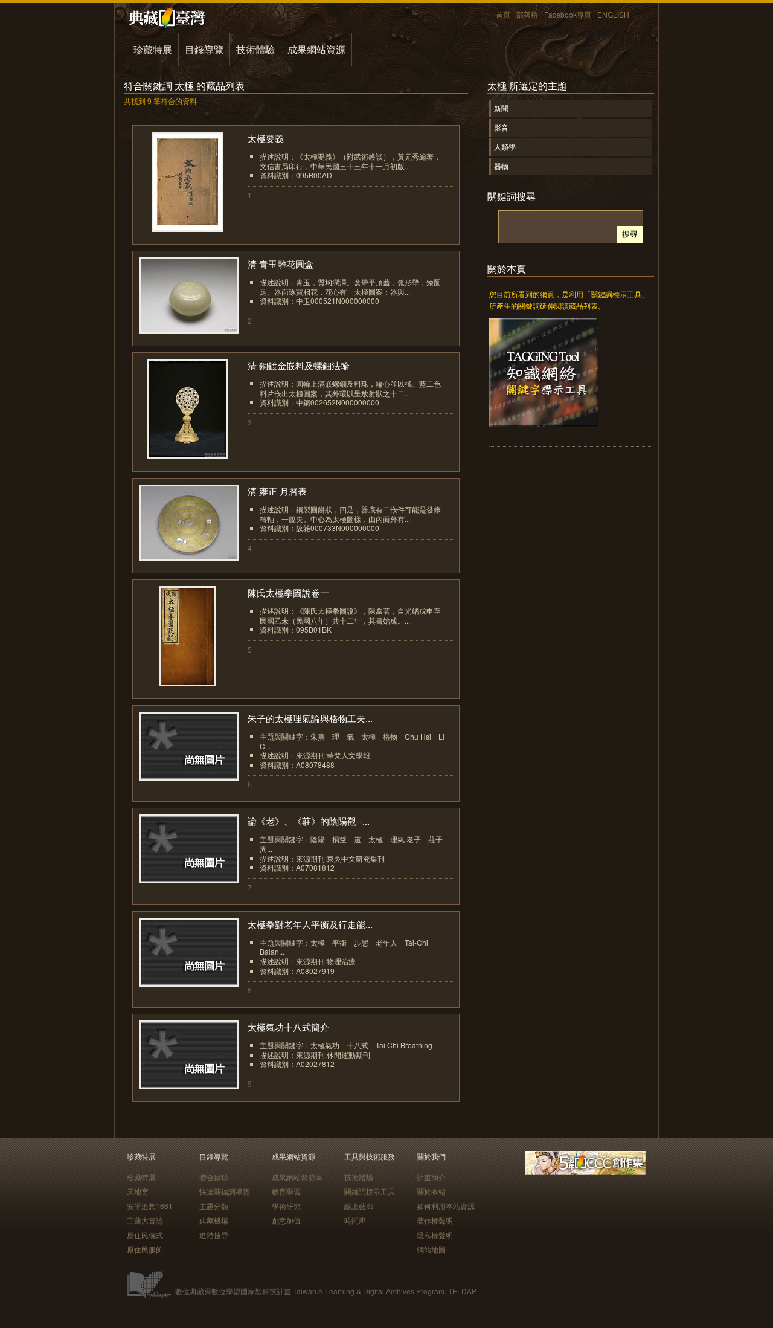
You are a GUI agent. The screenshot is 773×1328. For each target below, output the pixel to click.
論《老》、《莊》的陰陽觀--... (309, 820)
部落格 (527, 14)
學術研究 (286, 1206)
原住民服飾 (145, 1249)
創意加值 (286, 1220)
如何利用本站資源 (446, 1206)
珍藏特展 (152, 49)
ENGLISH (613, 14)
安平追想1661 (150, 1206)
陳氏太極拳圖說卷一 (288, 592)
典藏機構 (213, 1220)
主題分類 (213, 1206)
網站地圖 (431, 1249)
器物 (501, 166)
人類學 (505, 146)
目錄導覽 (204, 49)
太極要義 (266, 138)
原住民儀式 (145, 1235)
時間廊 (355, 1220)
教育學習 (286, 1191)
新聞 (501, 108)
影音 (501, 127)
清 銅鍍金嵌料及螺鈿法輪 (299, 365)
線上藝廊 (358, 1206)
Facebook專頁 (567, 14)
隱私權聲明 (435, 1235)
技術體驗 (255, 49)
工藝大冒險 (145, 1220)
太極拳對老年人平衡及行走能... (310, 924)
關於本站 (431, 1191)
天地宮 (138, 1191)
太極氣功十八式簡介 (288, 1026)
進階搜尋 (213, 1235)
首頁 (503, 14)
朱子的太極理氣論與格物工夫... (310, 718)
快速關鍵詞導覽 (224, 1191)
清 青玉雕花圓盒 (280, 263)
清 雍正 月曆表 (277, 491)
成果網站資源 (316, 49)
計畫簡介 (431, 1177)
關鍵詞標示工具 (369, 1191)
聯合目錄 (213, 1177)
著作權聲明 (435, 1220)
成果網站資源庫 (297, 1177)
